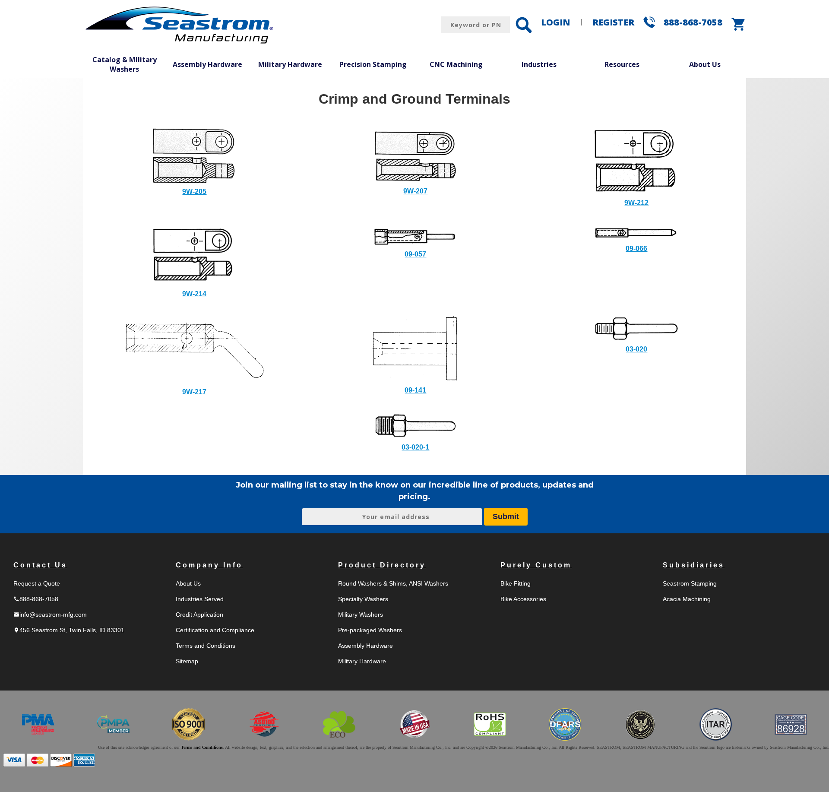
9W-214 (194, 294)
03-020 (636, 349)
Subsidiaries (694, 565)
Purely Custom (536, 565)
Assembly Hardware (207, 64)
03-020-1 (415, 447)
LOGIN (555, 22)
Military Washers (360, 614)
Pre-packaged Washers (370, 630)
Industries (539, 64)
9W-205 (194, 191)
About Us (705, 64)
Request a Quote (36, 583)
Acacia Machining (687, 599)
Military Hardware (290, 64)
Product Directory (382, 565)
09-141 (415, 390)
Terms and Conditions (205, 645)
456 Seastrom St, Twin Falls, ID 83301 (68, 630)
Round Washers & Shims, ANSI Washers (393, 583)
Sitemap (187, 661)
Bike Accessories (523, 599)
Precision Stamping (373, 64)
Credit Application (199, 614)
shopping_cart (739, 24)
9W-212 (636, 202)
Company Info (209, 565)
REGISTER (613, 22)
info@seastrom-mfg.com (50, 614)
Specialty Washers (363, 599)
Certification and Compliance (215, 630)
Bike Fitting (515, 583)
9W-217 (194, 392)
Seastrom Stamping (690, 583)
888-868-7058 (693, 22)
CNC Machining (456, 64)
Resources (621, 64)
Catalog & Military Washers (124, 64)
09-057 (415, 254)
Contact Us (40, 565)
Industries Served (200, 599)
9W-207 (415, 191)
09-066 (636, 248)
